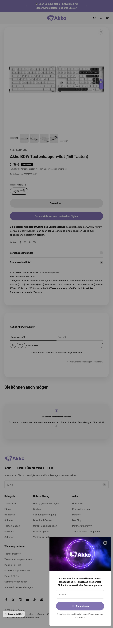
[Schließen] (105, 543)
